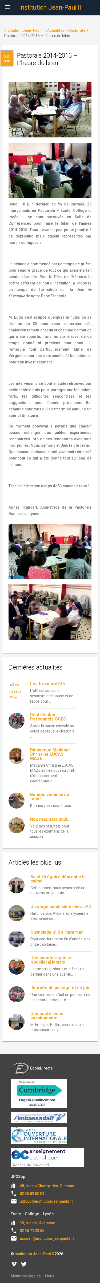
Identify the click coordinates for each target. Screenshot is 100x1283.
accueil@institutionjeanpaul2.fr (47, 1238)
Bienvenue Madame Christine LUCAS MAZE (50, 754)
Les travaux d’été (47, 683)
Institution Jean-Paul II (34, 1254)
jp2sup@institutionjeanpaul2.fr (46, 1201)
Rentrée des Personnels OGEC (48, 717)
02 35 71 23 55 (32, 1231)
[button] (7, 7)
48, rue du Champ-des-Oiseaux (47, 1186)
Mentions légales (26, 1276)
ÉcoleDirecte (41, 1068)
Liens (49, 1276)
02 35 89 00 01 (32, 1193)
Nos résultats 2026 (49, 819)
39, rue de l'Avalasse (37, 1223)
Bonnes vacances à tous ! (49, 796)
